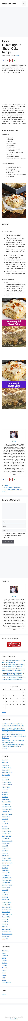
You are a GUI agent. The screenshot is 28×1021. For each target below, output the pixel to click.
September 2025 (7, 772)
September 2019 (7, 914)
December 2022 (6, 836)
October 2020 (6, 882)
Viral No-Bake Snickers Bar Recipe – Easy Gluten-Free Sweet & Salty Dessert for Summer (13, 736)
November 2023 (7, 809)
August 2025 (6, 775)
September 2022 (7, 841)
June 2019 (5, 921)
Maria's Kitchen (9, 4)
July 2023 (5, 819)
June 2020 (5, 892)
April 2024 (5, 797)
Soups (4, 980)
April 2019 (5, 926)
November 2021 (6, 860)
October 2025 (6, 770)
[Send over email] (14, 60)
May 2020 (5, 895)
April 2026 (5, 762)
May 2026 (5, 760)
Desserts (4, 968)
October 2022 (6, 838)
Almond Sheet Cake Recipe (12, 487)
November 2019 (6, 909)
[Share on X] (7, 60)
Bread (4, 953)
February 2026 (6, 767)
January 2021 (6, 875)
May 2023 (5, 824)
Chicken (4, 960)
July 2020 (5, 890)
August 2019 (5, 917)
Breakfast (5, 955)
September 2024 (7, 784)
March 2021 (5, 870)
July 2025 (5, 777)
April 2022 (5, 853)
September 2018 (7, 934)
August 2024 (6, 787)
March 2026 (5, 765)
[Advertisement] (14, 23)
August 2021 (5, 865)
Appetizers (5, 950)
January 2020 (6, 904)
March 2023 (5, 828)
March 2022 (5, 855)
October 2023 (6, 811)
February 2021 (6, 873)
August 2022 (6, 843)
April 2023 (5, 826)
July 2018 (5, 939)
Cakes (6, 485)
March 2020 (5, 899)
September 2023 (7, 814)
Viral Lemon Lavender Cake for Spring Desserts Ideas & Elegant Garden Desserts (13, 746)
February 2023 (6, 831)
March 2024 (5, 799)
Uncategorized (6, 982)
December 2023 (6, 806)
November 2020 (7, 880)
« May (4, 712)
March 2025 (5, 780)
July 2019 (5, 919)
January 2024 (6, 804)
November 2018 (6, 931)
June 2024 (5, 792)
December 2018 (6, 929)
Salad (3, 973)
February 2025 (6, 782)
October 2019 (6, 912)
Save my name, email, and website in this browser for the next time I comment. (14, 535)
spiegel (4, 994)
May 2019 (5, 924)
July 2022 (5, 846)
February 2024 (6, 802)
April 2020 (5, 897)
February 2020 (6, 902)
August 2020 (6, 887)
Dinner (4, 970)
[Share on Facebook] (3, 60)
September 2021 (7, 863)
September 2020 (7, 885)
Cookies (4, 965)
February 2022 (6, 858)
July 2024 (5, 789)
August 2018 (5, 936)
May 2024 (5, 794)
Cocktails (4, 963)
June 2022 (5, 848)
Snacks (4, 975)
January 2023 (6, 833)
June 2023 (5, 821)
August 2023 (6, 816)
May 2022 (5, 851)
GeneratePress (14, 1018)
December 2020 (6, 877)
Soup (3, 977)
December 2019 (6, 907)
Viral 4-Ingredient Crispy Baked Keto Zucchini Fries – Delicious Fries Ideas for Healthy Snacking (13, 730)
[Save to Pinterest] (11, 60)
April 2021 (5, 868)
